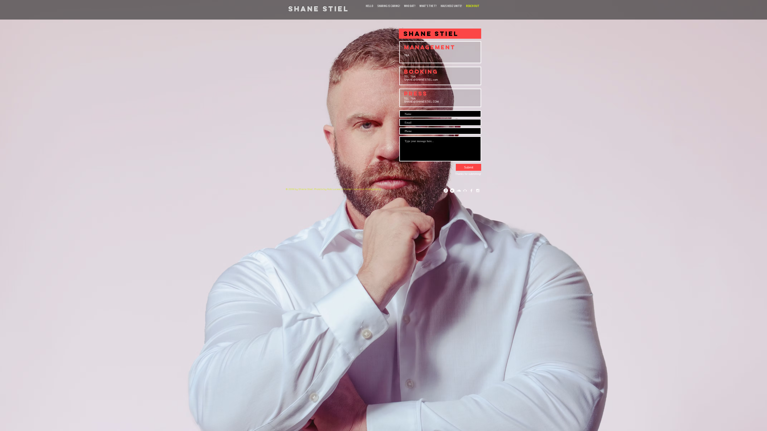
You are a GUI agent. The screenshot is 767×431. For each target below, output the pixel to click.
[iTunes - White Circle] (446, 190)
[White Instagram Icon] (478, 190)
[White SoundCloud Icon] (458, 190)
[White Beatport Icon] (465, 190)
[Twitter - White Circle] (452, 190)
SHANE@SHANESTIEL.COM (421, 101)
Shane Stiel (318, 8)
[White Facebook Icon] (471, 190)
